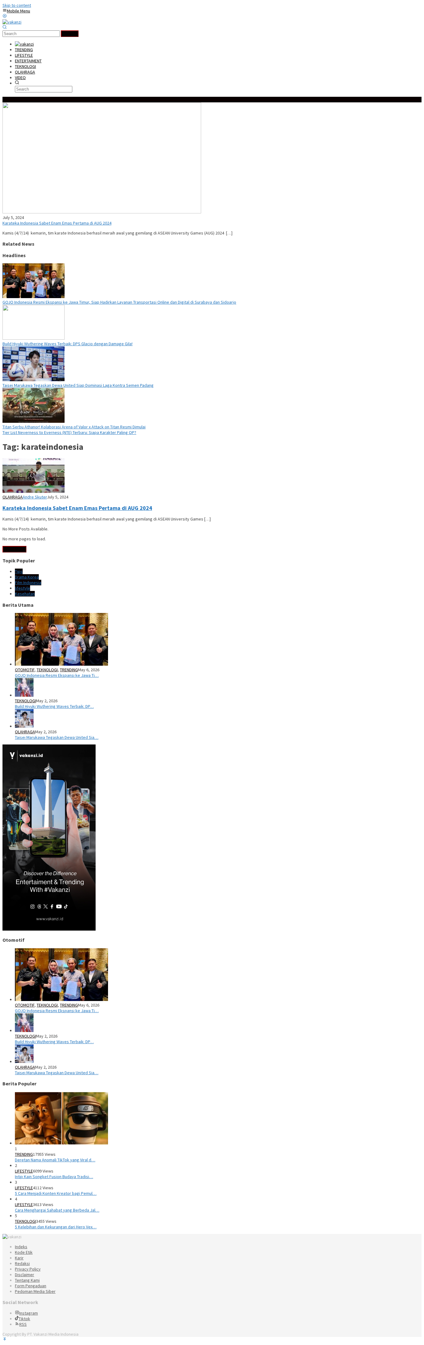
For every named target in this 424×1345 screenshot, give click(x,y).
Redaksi (22, 1263)
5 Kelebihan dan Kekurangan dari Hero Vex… (56, 1227)
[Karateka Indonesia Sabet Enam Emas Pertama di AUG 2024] (101, 212)
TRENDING (69, 669)
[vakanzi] (11, 22)
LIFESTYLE (24, 1171)
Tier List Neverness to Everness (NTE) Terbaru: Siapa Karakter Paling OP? (69, 432)
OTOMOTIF (24, 669)
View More (14, 549)
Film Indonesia (28, 582)
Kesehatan (25, 594)
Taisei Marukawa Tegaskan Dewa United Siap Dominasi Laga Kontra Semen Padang (78, 385)
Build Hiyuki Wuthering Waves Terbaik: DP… (54, 706)
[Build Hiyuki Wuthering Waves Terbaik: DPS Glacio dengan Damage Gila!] (33, 338)
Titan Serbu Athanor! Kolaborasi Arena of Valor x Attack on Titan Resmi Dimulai (74, 427)
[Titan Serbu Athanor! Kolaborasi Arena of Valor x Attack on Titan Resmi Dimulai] (33, 421)
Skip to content (16, 5)
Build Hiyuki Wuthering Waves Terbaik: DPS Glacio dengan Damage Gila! (67, 343)
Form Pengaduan (30, 1286)
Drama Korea (27, 577)
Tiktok (24, 1318)
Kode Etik (24, 1252)
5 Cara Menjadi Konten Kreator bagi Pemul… (56, 1193)
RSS (23, 1324)
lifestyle (22, 588)
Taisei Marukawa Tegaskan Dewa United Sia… (56, 737)
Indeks (21, 1246)
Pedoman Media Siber (35, 1291)
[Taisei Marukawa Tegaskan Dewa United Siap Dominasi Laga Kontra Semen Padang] (33, 379)
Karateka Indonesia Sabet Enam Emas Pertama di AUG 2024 (56, 223)
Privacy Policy (28, 1269)
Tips (19, 571)
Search (69, 33)
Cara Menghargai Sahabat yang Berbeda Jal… (57, 1210)
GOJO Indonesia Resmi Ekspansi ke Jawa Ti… (57, 675)
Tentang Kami (27, 1280)
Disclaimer (24, 1274)
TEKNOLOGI (47, 669)
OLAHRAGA (12, 497)
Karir (19, 1258)
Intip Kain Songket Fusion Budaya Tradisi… (54, 1176)
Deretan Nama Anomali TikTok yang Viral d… (55, 1160)
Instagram (28, 1313)
